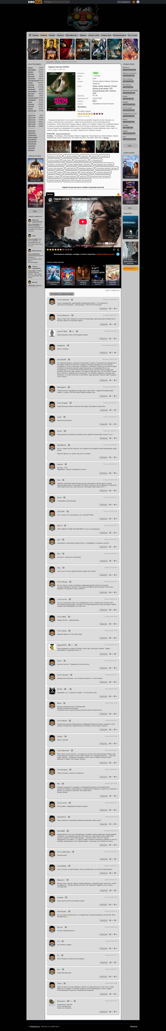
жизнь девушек (71, 172)
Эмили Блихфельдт (63, 134)
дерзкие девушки (54, 180)
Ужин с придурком (36, 267)
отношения (104, 156)
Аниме (30, 67)
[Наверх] (145, 1026)
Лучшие (52, 35)
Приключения (33, 98)
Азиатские (31, 131)
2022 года (31, 124)
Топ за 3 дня (132, 35)
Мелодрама (32, 91)
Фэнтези (31, 106)
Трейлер (50, 194)
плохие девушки (87, 172)
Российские (32, 139)
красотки (83, 176)
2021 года (31, 126)
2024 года (31, 120)
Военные (31, 76)
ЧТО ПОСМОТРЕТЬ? (130, 268)
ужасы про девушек (55, 168)
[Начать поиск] (45, 2)
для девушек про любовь (103, 164)
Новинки (43, 35)
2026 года (31, 115)
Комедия (107, 86)
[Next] (137, 49)
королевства (71, 168)
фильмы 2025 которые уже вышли (77, 180)
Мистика (31, 93)
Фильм (57, 62)
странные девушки (103, 172)
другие (106, 138)
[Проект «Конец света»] (130, 49)
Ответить (103, 309)
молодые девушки (69, 176)
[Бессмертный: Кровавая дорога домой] (51, 49)
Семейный (32, 100)
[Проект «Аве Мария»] (115, 49)
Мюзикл (31, 95)
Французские (32, 137)
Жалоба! (118, 194)
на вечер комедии (71, 156)
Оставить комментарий (62, 294)
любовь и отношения (56, 164)
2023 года (31, 122)
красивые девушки (86, 168)
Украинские (32, 135)
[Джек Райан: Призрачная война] (83, 49)
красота (60, 172)
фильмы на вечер (54, 156)
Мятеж (34, 282)
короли (94, 156)
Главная (35, 35)
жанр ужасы (66, 160)
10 (102, 113)
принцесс (84, 156)
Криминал (31, 89)
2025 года (31, 117)
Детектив (31, 78)
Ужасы (95, 86)
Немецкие (31, 146)
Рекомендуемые (119, 35)
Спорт (30, 102)
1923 (34, 236)
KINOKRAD (35, 1)
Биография (32, 70)
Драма (100, 86)
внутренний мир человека (99, 176)
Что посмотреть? (123, 2)
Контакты (133, 1026)
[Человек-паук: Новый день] (67, 49)
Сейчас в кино (93, 35)
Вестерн (31, 74)
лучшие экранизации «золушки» (79, 164)
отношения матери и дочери (106, 168)
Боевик (30, 72)
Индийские (32, 144)
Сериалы (60, 35)
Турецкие (31, 148)
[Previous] (29, 49)
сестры (51, 172)
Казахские (31, 133)
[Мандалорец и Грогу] (99, 49)
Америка (31, 150)
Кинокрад (49, 62)
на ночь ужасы (53, 160)
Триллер (31, 104)
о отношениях (96, 160)
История (31, 85)
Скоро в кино (106, 35)
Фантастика (32, 111)
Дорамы (83, 35)
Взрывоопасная (38, 251)
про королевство (81, 160)
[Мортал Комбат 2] (35, 49)
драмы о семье (54, 176)
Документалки (33, 80)
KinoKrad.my (35, 1026)
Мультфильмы (71, 35)
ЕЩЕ (35, 211)
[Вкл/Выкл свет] (118, 249)
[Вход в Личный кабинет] (138, 2)
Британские (32, 141)
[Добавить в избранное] (114, 249)
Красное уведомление (37, 221)
